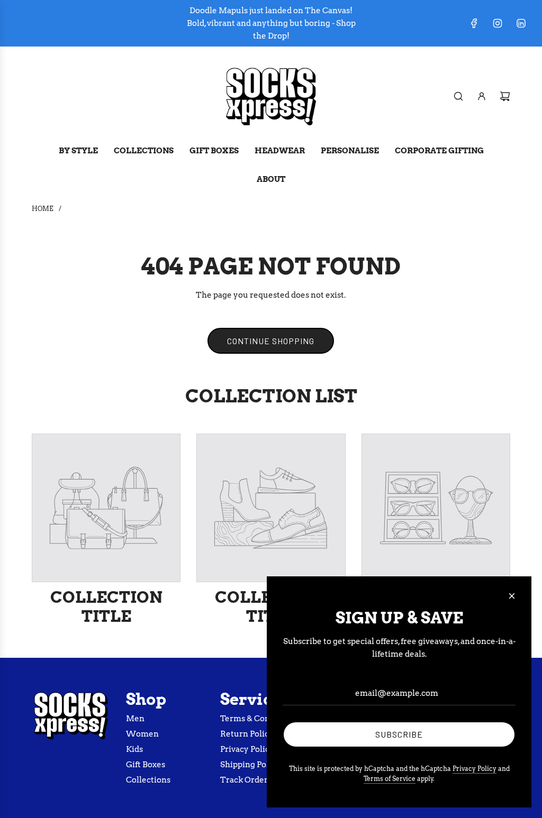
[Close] (511, 596)
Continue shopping (270, 341)
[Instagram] (497, 23)
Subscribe (399, 734)
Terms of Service (389, 779)
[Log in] (481, 96)
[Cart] (505, 96)
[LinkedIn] (520, 23)
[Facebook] (474, 23)
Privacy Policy (474, 769)
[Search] (458, 96)
